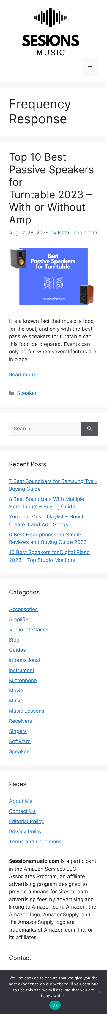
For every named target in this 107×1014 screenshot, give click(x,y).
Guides (17, 650)
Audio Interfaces (28, 630)
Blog (14, 640)
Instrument (21, 670)
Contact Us (22, 811)
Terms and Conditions (35, 842)
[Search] (89, 429)
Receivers (20, 721)
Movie (16, 691)
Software (20, 741)
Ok (55, 1005)
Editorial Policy (26, 821)
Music (16, 701)
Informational (24, 660)
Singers (18, 731)
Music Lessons (26, 711)
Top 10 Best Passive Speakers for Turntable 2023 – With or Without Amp (51, 188)
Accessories (23, 609)
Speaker (27, 393)
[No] (100, 992)
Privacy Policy (25, 831)
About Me (20, 801)
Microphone (23, 680)
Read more (22, 375)
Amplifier (19, 619)
